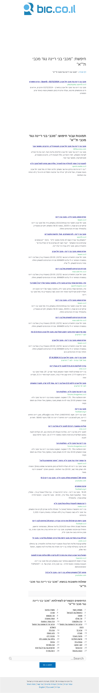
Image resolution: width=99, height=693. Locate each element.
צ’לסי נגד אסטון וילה (47, 639)
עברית (57, 687)
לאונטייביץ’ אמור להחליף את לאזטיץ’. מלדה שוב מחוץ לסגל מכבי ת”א (58, 163)
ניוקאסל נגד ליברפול (74, 613)
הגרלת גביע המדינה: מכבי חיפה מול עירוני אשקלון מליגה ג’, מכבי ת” (59, 538)
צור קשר (40, 684)
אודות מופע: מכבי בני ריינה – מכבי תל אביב (69, 251)
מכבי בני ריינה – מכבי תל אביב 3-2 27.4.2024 (67, 357)
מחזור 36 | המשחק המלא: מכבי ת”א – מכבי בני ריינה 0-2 (63, 478)
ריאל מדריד (50, 651)
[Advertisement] (49, 34)
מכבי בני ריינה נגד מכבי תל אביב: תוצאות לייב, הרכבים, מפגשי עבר (59, 146)
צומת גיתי (78, 642)
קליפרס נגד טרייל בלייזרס (45, 648)
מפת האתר (31, 684)
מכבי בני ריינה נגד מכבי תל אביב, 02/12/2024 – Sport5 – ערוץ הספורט (57, 82)
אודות (60, 684)
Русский (50, 687)
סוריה (52, 613)
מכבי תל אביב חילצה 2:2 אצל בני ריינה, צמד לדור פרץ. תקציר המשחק (58, 383)
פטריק (79, 633)
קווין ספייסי (50, 645)
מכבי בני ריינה (80, 409)
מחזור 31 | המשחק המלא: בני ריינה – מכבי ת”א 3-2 (65, 572)
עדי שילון (78, 618)
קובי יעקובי (78, 645)
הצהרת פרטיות (50, 684)
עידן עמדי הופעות (48, 621)
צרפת (52, 642)
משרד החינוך (50, 610)
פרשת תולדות (77, 639)
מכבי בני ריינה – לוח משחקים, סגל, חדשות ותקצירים (65, 234)
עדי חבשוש (50, 616)
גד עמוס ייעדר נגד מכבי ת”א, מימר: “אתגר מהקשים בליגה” (62, 460)
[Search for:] (47, 663)
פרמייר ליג (51, 636)
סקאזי (80, 616)
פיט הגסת (51, 633)
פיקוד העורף (77, 636)
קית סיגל (79, 648)
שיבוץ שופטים (80, 486)
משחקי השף (77, 610)
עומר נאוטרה (50, 618)
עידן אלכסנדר (77, 621)
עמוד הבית (68, 684)
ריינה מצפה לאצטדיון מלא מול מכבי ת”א (70, 503)
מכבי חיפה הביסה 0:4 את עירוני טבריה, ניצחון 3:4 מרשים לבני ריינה (59, 521)
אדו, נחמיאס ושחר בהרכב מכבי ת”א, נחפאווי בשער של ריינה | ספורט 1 (58, 283)
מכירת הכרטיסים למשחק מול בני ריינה (70, 269)
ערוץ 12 (79, 630)
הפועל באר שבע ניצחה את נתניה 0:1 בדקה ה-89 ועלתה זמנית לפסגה (58, 555)
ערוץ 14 (52, 630)
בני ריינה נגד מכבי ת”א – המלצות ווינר (71, 392)
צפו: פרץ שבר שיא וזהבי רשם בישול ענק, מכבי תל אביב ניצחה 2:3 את (58, 332)
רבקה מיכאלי (77, 651)
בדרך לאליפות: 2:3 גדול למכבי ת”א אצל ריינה (68, 366)
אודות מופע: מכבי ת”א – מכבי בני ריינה (70, 217)
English (42, 687)
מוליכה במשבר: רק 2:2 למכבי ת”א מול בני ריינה (67, 426)
